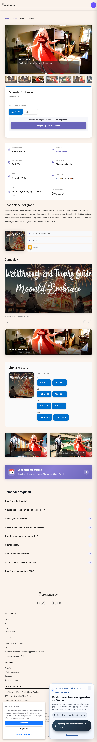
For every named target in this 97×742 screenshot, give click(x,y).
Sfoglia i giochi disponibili (48, 126)
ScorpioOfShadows (21, 316)
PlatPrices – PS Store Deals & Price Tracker (22, 692)
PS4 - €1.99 (59, 383)
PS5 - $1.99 (44, 394)
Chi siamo (8, 676)
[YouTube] (59, 603)
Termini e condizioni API (14, 656)
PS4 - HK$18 (61, 417)
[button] (48, 288)
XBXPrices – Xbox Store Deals (16, 700)
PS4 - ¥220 (58, 406)
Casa (7, 619)
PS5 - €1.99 (44, 383)
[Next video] (90, 322)
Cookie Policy (24, 718)
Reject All (24, 729)
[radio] (16, 112)
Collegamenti (10, 632)
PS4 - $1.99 (59, 394)
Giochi (14, 18)
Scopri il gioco (72, 734)
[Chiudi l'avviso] (89, 688)
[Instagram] (48, 603)
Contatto (8, 668)
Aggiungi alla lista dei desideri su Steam (72, 726)
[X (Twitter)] (43, 603)
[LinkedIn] (54, 603)
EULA (7, 648)
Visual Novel (61, 151)
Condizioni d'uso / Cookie (15, 644)
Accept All (24, 723)
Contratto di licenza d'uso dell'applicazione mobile (24, 652)
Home (7, 18)
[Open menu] (93, 5)
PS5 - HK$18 (44, 417)
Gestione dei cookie (12, 680)
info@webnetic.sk (12, 672)
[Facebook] (37, 603)
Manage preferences (24, 734)
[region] (48, 294)
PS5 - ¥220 (43, 406)
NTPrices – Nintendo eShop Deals (18, 696)
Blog (6, 627)
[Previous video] (85, 322)
